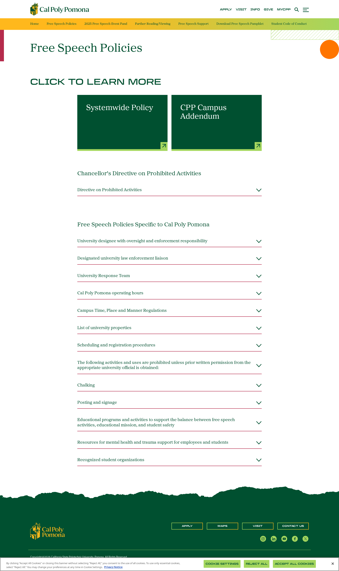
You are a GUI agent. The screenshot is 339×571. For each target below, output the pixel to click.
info (255, 9)
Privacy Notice (113, 567)
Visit (258, 526)
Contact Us (293, 526)
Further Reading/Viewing (152, 24)
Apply (187, 526)
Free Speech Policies (62, 24)
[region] (169, 564)
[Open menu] (306, 9)
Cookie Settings (222, 563)
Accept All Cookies (294, 563)
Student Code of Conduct (289, 24)
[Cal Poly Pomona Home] (59, 9)
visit (241, 9)
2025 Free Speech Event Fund (105, 24)
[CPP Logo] (47, 531)
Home (34, 24)
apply (226, 9)
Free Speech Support (193, 24)
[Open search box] (296, 9)
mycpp (284, 9)
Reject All (256, 563)
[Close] (332, 563)
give (268, 9)
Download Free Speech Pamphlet (239, 24)
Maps (222, 526)
